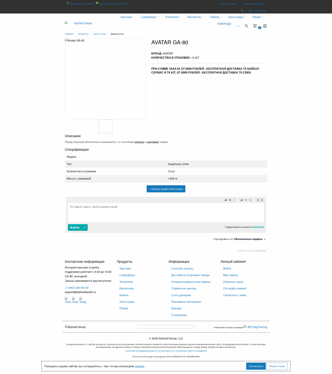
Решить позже (277, 366)
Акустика (125, 268)
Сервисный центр (254, 3)
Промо (123, 308)
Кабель (123, 295)
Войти (227, 268)
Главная (69, 34)
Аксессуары (99, 34)
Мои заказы (230, 275)
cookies (139, 366)
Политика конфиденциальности (142, 350)
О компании (179, 315)
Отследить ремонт (235, 288)
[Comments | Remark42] (166, 225)
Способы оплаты (182, 268)
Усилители (126, 282)
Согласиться (256, 366)
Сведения (201, 350)
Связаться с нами (234, 295)
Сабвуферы (127, 275)
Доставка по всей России (113, 3)
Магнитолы (126, 288)
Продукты (83, 34)
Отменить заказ (233, 282)
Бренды (176, 308)
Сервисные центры (183, 288)
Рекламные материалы (186, 302)
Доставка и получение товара (190, 275)
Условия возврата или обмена (190, 282)
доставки (153, 142)
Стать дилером (227, 3)
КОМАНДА (224, 24)
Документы (168, 350)
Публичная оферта (185, 350)
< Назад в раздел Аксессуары (166, 188)
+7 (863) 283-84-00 (255, 10)
